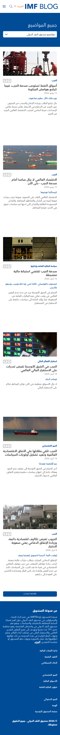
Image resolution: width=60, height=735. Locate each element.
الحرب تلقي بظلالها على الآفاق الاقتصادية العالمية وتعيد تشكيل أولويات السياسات (30, 453)
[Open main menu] (4, 6)
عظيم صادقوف (36, 98)
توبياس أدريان (51, 379)
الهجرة (54, 705)
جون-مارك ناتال (50, 98)
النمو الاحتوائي (50, 699)
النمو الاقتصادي (49, 675)
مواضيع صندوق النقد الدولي (41, 34)
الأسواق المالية (50, 681)
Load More (30, 594)
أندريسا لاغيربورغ (38, 555)
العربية (20, 6)
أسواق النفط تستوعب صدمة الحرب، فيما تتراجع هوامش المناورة (30, 87)
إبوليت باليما (51, 555)
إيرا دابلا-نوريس (19, 284)
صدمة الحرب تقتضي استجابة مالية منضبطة (35, 273)
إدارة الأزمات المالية (48, 650)
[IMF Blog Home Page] (41, 6)
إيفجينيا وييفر (24, 555)
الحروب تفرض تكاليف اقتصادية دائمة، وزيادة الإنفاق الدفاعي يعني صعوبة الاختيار (32, 542)
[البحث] (11, 6)
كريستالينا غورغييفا (49, 192)
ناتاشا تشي (32, 284)
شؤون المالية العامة (48, 687)
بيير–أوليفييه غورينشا (48, 464)
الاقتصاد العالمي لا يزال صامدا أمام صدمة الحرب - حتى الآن (34, 181)
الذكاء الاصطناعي (49, 662)
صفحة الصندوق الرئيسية (46, 711)
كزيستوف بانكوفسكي (47, 284)
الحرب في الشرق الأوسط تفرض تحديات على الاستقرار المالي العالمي (31, 368)
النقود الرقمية (51, 656)
